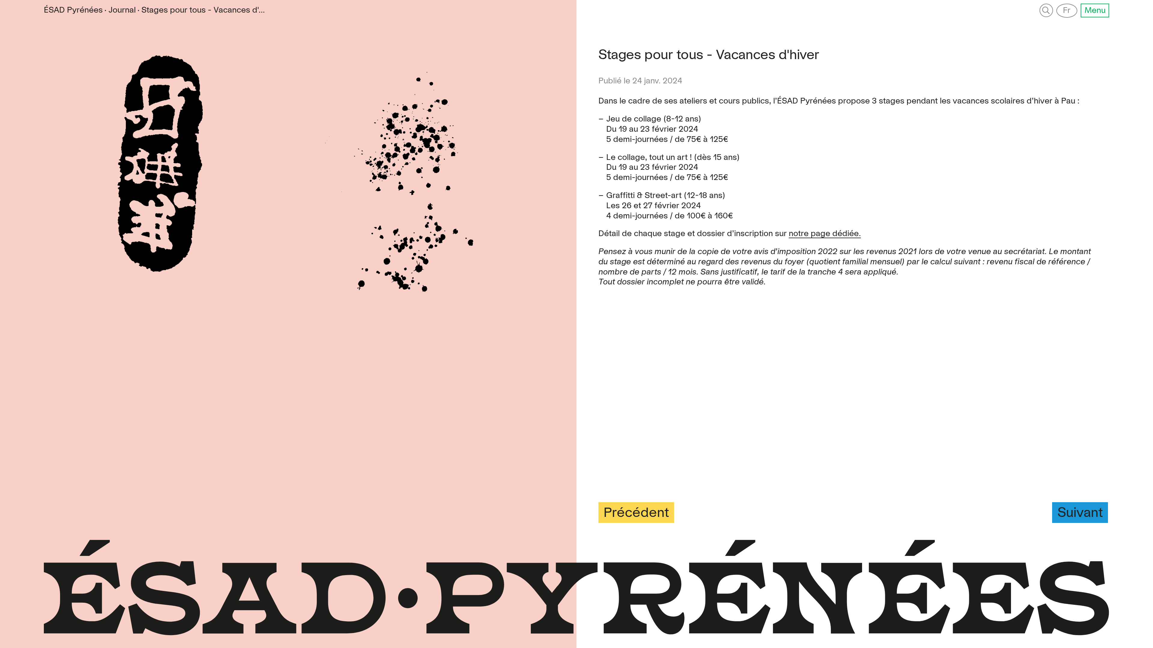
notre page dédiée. (825, 234)
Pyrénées (73, 10)
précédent (636, 513)
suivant (1080, 513)
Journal (122, 10)
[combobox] (203, 10)
